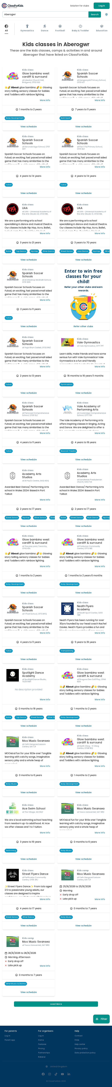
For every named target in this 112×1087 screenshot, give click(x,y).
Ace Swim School (33, 808)
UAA (25, 208)
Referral (41, 1057)
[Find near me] (106, 14)
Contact (79, 1035)
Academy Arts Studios (31, 475)
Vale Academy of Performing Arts (88, 408)
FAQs (77, 1040)
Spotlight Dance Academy (33, 674)
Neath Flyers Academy (85, 607)
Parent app (10, 1040)
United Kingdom (58, 1066)
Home (41, 1040)
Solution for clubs (79, 5)
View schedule (29, 126)
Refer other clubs (83, 326)
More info (45, 100)
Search (95, 14)
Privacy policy (81, 1048)
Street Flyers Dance (35, 874)
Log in (102, 5)
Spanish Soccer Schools (87, 75)
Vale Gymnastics (88, 342)
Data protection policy (85, 1052)
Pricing (41, 1048)
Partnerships (44, 1052)
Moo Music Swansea (36, 741)
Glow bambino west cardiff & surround (35, 75)
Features (42, 1044)
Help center (80, 1044)
